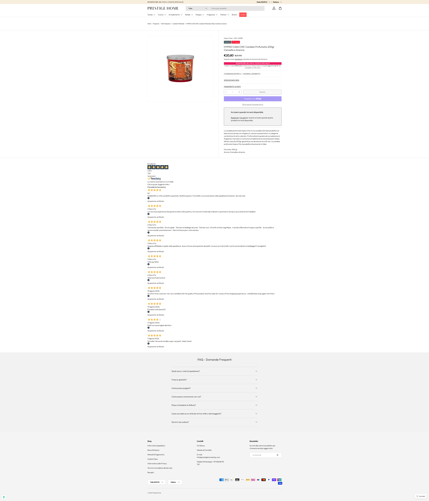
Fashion (223, 15)
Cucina (160, 15)
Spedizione (239, 59)
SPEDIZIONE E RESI (231, 80)
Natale (187, 15)
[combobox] (225, 8)
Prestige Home (156, 493)
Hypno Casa (228, 38)
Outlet (242, 15)
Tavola (150, 15)
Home (149, 24)
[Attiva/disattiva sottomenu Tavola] (154, 14)
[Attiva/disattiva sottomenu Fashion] (228, 14)
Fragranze (211, 15)
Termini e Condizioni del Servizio (159, 468)
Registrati (235, 118)
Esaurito (262, 92)
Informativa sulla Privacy (157, 463)
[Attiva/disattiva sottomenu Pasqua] (203, 14)
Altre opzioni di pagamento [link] (252, 104)
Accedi (242, 118)
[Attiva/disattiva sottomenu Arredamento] (181, 14)
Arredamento (174, 15)
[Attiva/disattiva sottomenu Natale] (192, 14)
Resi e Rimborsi (153, 450)
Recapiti (150, 472)
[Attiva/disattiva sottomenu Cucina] (165, 14)
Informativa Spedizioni (156, 445)
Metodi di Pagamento (155, 454)
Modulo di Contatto (204, 450)
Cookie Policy (152, 459)
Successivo (161, 187)
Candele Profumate (178, 24)
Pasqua (198, 15)
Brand (234, 15)
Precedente (152, 187)
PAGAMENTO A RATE (232, 86)
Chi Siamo (201, 445)
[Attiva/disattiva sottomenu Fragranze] (216, 14)
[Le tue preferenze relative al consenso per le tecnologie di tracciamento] (4, 497)
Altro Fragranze (166, 24)
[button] (280, 8)
